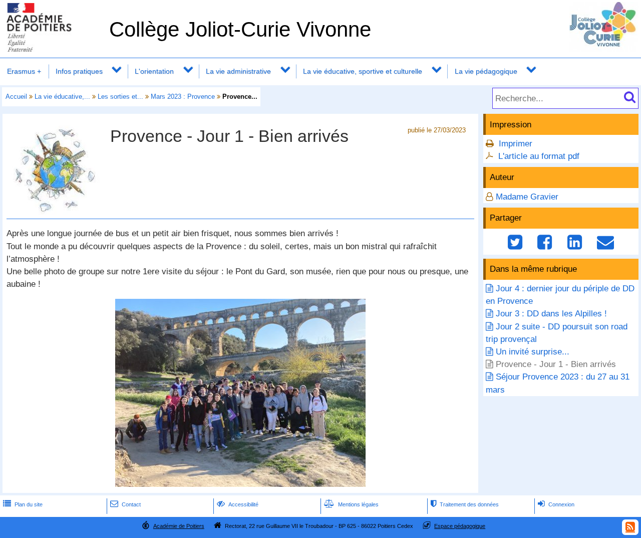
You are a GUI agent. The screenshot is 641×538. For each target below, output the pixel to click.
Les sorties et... (120, 96)
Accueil (16, 96)
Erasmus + (24, 71)
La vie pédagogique (486, 71)
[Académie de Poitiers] (53, 49)
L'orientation (154, 71)
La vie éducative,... (62, 96)
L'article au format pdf (538, 156)
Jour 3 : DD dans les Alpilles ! (551, 313)
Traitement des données (465, 504)
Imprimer (515, 143)
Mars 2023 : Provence (183, 96)
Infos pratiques (79, 71)
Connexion (556, 504)
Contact (125, 504)
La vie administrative (238, 71)
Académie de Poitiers (178, 526)
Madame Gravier (527, 197)
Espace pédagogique (459, 526)
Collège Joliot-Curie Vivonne (240, 29)
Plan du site (23, 504)
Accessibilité (237, 504)
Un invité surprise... (532, 351)
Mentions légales (351, 504)
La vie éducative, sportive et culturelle (362, 71)
